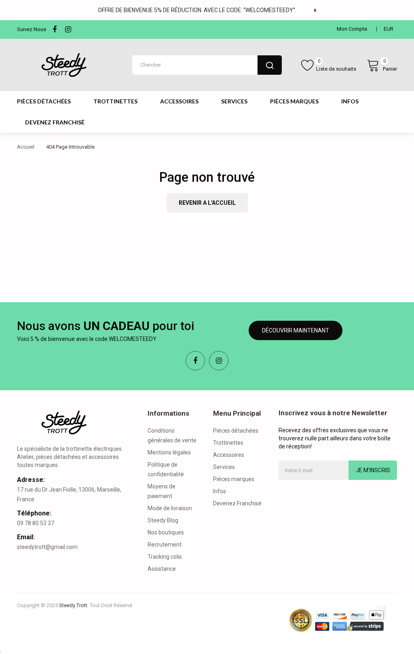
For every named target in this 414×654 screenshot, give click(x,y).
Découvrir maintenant (295, 330)
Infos (219, 491)
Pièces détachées (235, 430)
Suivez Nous (31, 29)
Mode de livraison (170, 508)
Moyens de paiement (161, 491)
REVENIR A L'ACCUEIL (207, 203)
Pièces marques (233, 479)
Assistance (162, 569)
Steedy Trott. (74, 605)
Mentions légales (169, 452)
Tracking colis (165, 556)
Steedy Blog (163, 520)
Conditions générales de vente (172, 435)
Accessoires (228, 455)
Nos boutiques (166, 532)
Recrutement (165, 544)
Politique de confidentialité (166, 469)
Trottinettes (228, 443)
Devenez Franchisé (237, 503)
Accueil (25, 147)
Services (224, 467)
